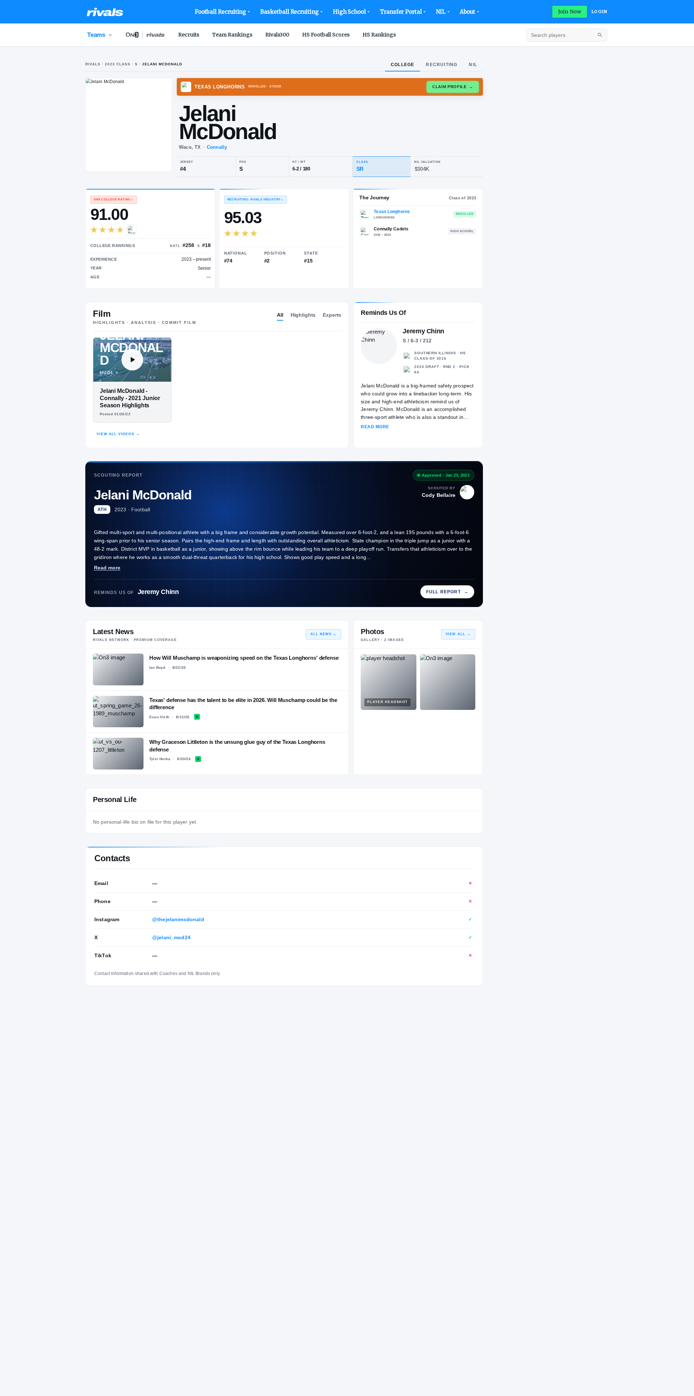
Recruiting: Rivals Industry (255, 199)
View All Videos (118, 434)
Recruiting (441, 64)
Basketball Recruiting (289, 11)
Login (599, 11)
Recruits (188, 34)
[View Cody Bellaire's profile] (467, 492)
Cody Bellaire (438, 495)
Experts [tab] (332, 315)
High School (349, 11)
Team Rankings (232, 34)
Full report (447, 591)
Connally (217, 147)
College (402, 64)
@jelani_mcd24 (171, 937)
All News (323, 634)
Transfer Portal (401, 11)
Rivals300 (277, 34)
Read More (375, 426)
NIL (441, 11)
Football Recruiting (221, 11)
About (468, 11)
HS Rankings (379, 34)
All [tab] (280, 315)
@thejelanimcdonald (178, 919)
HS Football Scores (326, 34)
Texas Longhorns (392, 211)
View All (458, 634)
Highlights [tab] (303, 315)
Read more (107, 568)
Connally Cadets (391, 228)
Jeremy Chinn (158, 591)
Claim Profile (452, 86)
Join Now (569, 11)
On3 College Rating (114, 199)
